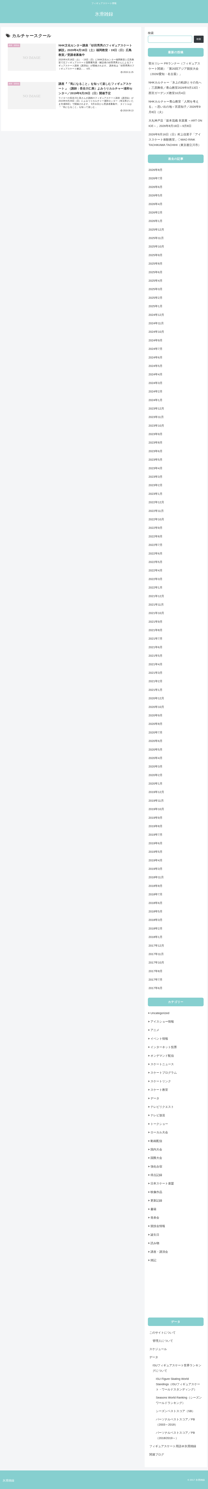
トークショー (159, 1124)
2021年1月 (155, 689)
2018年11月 (156, 877)
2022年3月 (155, 579)
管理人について (163, 1340)
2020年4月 (155, 758)
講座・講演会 (159, 1251)
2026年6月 (155, 187)
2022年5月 (155, 562)
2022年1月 (155, 587)
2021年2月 (155, 681)
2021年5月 (155, 655)
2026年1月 (155, 221)
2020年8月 (155, 723)
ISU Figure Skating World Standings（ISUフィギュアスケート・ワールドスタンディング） (178, 1384)
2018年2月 (155, 928)
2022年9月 (155, 527)
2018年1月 (155, 937)
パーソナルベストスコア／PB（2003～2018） (175, 1422)
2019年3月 (155, 868)
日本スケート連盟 (162, 1183)
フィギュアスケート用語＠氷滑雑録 (172, 1446)
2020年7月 (155, 732)
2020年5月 (155, 749)
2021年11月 (156, 604)
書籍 (153, 1209)
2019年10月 (156, 809)
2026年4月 (155, 204)
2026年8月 (155, 169)
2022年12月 (156, 502)
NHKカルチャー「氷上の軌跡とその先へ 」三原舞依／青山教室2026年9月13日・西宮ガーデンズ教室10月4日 (175, 88)
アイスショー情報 (162, 1021)
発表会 (154, 1217)
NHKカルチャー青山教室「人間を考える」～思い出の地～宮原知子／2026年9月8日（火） (175, 107)
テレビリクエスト (162, 1106)
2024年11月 (156, 323)
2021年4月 (155, 664)
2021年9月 (155, 621)
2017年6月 (155, 988)
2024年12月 (156, 314)
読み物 (154, 1243)
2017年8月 (155, 971)
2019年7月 (155, 834)
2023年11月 (156, 417)
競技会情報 (157, 1226)
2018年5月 (155, 911)
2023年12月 (156, 408)
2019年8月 (155, 826)
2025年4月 (155, 280)
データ (154, 1098)
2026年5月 (155, 195)
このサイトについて (162, 1332)
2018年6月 (155, 903)
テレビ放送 (157, 1115)
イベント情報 (159, 1038)
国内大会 (156, 1149)
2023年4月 (155, 468)
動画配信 (156, 1141)
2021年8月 (155, 630)
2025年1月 (155, 306)
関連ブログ (156, 1454)
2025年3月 (155, 289)
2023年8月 (155, 442)
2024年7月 (155, 348)
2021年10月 (156, 613)
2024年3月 (155, 383)
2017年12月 (156, 945)
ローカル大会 (159, 1132)
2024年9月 (155, 340)
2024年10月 (156, 331)
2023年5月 (155, 459)
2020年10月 (156, 707)
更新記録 (156, 1200)
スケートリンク (160, 1081)
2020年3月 (155, 766)
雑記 (153, 1260)
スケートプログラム (163, 1072)
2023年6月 (155, 451)
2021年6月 (155, 647)
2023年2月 (155, 485)
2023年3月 (155, 476)
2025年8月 (155, 263)
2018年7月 (155, 894)
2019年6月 (155, 843)
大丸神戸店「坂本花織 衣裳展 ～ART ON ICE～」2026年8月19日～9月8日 (175, 123)
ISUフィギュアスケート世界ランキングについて (177, 1368)
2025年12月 (156, 229)
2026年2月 (155, 212)
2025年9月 (155, 255)
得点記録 (156, 1175)
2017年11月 (156, 954)
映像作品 (156, 1192)
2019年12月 (156, 792)
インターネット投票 (163, 1047)
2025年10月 (156, 246)
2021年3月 (155, 672)
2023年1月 (155, 493)
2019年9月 (155, 817)
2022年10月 (156, 519)
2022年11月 (156, 510)
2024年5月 (155, 366)
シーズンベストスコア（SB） (175, 1411)
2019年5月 (155, 851)
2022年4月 (155, 570)
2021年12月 (156, 596)
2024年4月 (155, 374)
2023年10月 (156, 425)
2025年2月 (155, 297)
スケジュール (158, 1349)
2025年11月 (156, 238)
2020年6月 (155, 741)
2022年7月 (155, 544)
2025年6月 (155, 272)
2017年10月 (156, 962)
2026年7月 (155, 178)
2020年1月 (155, 783)
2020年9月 (155, 715)
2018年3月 (155, 920)
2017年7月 (155, 979)
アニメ (154, 1030)
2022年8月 (155, 536)
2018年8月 (155, 886)
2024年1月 (155, 400)
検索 (151, 33)
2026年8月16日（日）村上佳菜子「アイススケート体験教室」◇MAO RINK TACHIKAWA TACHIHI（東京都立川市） (175, 140)
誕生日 (154, 1234)
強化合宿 (156, 1166)
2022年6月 (155, 553)
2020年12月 (156, 698)
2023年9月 (155, 434)
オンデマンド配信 (162, 1055)
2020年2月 (155, 775)
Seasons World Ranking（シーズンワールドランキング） (179, 1400)
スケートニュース (162, 1064)
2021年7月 (155, 638)
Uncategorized (159, 1013)
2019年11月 (156, 800)
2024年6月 (155, 357)
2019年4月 (155, 860)
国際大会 (156, 1158)
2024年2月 (155, 391)
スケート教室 (159, 1089)
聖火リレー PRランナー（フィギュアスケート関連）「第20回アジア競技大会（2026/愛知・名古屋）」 (174, 69)
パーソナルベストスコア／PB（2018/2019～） (175, 1435)
